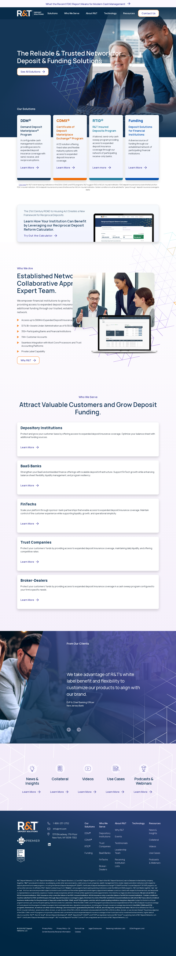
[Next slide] (79, 730)
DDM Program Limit (137, 928)
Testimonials (121, 843)
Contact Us (148, 13)
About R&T (120, 823)
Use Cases (116, 778)
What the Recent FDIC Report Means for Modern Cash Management (86, 3)
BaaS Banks (105, 852)
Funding (89, 852)
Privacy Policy (47, 928)
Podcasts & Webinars (143, 781)
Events (118, 836)
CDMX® (88, 839)
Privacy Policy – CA (63, 928)
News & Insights (32, 781)
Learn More (29, 791)
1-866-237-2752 (61, 823)
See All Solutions (30, 71)
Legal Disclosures (95, 928)
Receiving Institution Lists (120, 863)
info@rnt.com (59, 828)
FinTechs (103, 859)
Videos (88, 778)
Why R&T (26, 360)
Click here (22, 185)
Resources (155, 823)
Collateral (60, 778)
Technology (138, 823)
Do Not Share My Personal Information (56, 932)
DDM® (88, 833)
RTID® (87, 846)
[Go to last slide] (69, 730)
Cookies (78, 932)
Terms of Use (79, 928)
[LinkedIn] (63, 844)
